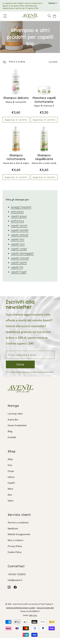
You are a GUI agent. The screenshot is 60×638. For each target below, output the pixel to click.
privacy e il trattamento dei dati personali (38, 372)
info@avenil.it (15, 580)
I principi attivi (15, 414)
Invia (20, 364)
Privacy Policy (15, 546)
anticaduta (17, 211)
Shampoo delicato (16, 98)
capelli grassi (19, 216)
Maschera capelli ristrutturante (44, 99)
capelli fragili (18, 271)
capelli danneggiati (22, 253)
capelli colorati (20, 258)
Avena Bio (13, 419)
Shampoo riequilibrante (44, 157)
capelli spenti (19, 262)
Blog (10, 431)
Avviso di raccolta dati (45, 608)
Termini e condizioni (18, 522)
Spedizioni (13, 528)
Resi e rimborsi (15, 540)
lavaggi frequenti (21, 207)
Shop (10, 459)
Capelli (11, 483)
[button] (48, 16)
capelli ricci (18, 244)
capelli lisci (17, 239)
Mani (10, 489)
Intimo (11, 477)
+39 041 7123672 (17, 574)
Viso (10, 465)
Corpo (11, 471)
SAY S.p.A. (33, 615)
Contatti (12, 437)
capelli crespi (19, 248)
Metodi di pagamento (19, 534)
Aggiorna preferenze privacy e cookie (20, 608)
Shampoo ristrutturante (16, 157)
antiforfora (17, 220)
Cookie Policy (14, 552)
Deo (10, 495)
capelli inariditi (19, 230)
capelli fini (17, 267)
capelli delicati (19, 234)
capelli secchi (19, 225)
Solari (11, 501)
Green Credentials (17, 425)
